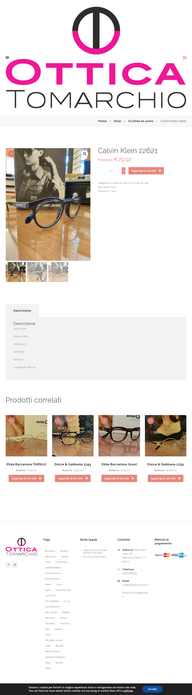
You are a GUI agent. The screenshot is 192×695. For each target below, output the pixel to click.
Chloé (47, 562)
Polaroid (58, 629)
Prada (48, 646)
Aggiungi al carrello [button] (24, 478)
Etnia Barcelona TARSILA (26, 464)
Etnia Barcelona (52, 579)
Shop (117, 121)
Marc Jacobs (51, 612)
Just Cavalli (50, 595)
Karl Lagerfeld (52, 601)
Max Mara (50, 618)
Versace (59, 663)
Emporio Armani (53, 573)
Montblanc (50, 623)
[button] (84, 153)
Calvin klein (109, 187)
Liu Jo (67, 601)
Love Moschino (52, 607)
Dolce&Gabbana (52, 567)
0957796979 (129, 573)
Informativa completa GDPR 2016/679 (95, 551)
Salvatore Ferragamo (55, 657)
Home (102, 121)
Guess (48, 590)
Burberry (64, 551)
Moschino (65, 623)
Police (48, 634)
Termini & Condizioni (94, 556)
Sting (47, 663)
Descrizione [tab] (22, 310)
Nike (47, 629)
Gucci (59, 584)
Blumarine (50, 551)
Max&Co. (66, 612)
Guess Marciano (63, 590)
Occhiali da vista (139, 183)
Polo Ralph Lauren (54, 640)
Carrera (64, 556)
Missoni (63, 618)
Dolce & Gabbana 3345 (73, 464)
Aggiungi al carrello (143, 170)
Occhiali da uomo (140, 121)
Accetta (152, 689)
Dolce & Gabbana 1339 (165, 464)
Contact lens (62, 562)
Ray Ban (60, 646)
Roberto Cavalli (52, 651)
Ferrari (48, 584)
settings (128, 691)
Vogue (48, 668)
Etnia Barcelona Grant (119, 464)
